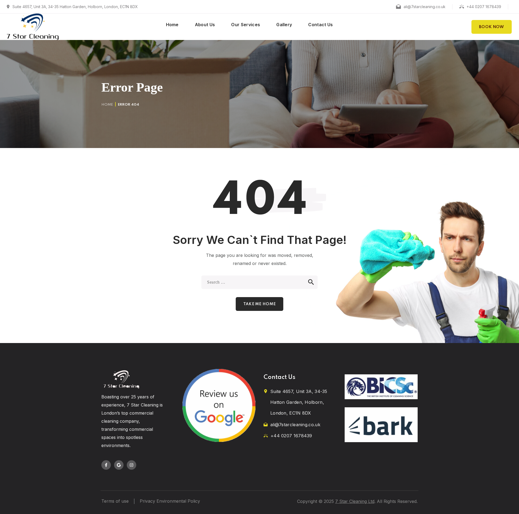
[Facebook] (106, 465)
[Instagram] (131, 465)
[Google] (119, 465)
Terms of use (115, 501)
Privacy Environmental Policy (170, 501)
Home (107, 104)
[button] (491, 27)
